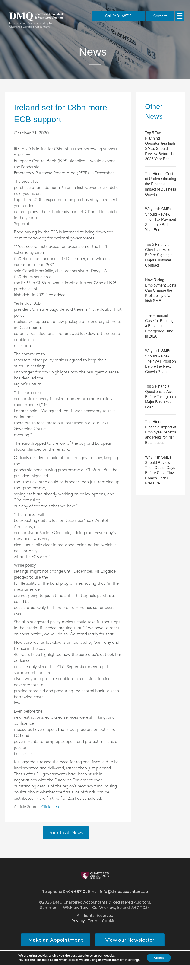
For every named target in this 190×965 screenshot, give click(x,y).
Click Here (50, 807)
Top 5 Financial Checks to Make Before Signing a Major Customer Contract (159, 254)
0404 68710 (74, 892)
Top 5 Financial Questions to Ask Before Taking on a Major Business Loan (160, 396)
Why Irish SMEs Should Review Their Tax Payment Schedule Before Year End (160, 219)
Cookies (109, 921)
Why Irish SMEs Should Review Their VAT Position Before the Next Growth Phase (160, 361)
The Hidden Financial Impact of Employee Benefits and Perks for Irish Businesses (160, 432)
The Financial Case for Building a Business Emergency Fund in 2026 (159, 325)
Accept (159, 957)
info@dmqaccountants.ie (124, 892)
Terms (93, 921)
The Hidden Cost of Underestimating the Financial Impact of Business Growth (160, 184)
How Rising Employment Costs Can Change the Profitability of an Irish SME (160, 290)
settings (133, 960)
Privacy (78, 921)
